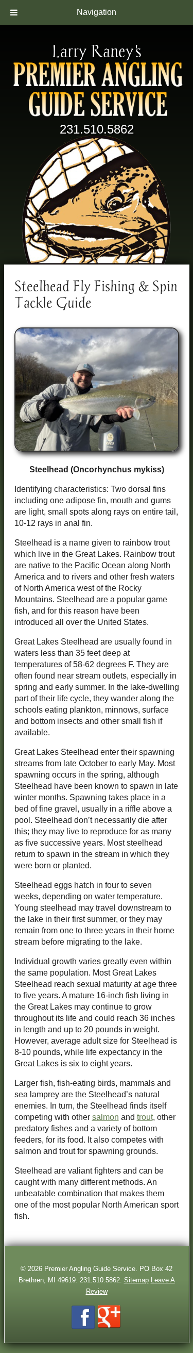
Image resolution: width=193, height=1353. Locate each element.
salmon (105, 1117)
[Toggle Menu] (14, 12)
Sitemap (136, 1280)
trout (145, 1117)
